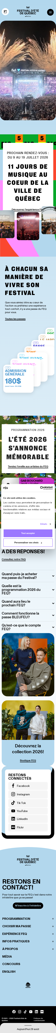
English (9, 971)
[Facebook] (14, 1011)
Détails (43, 524)
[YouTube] (30, 1011)
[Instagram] (19, 1011)
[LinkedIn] (36, 1011)
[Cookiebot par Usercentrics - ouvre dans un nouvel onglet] (40, 488)
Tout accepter (28, 533)
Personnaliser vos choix (26, 542)
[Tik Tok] (25, 1011)
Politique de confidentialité (39, 1019)
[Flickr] (42, 1011)
